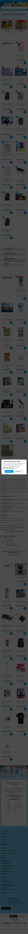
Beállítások (18, 471)
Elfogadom (8, 471)
